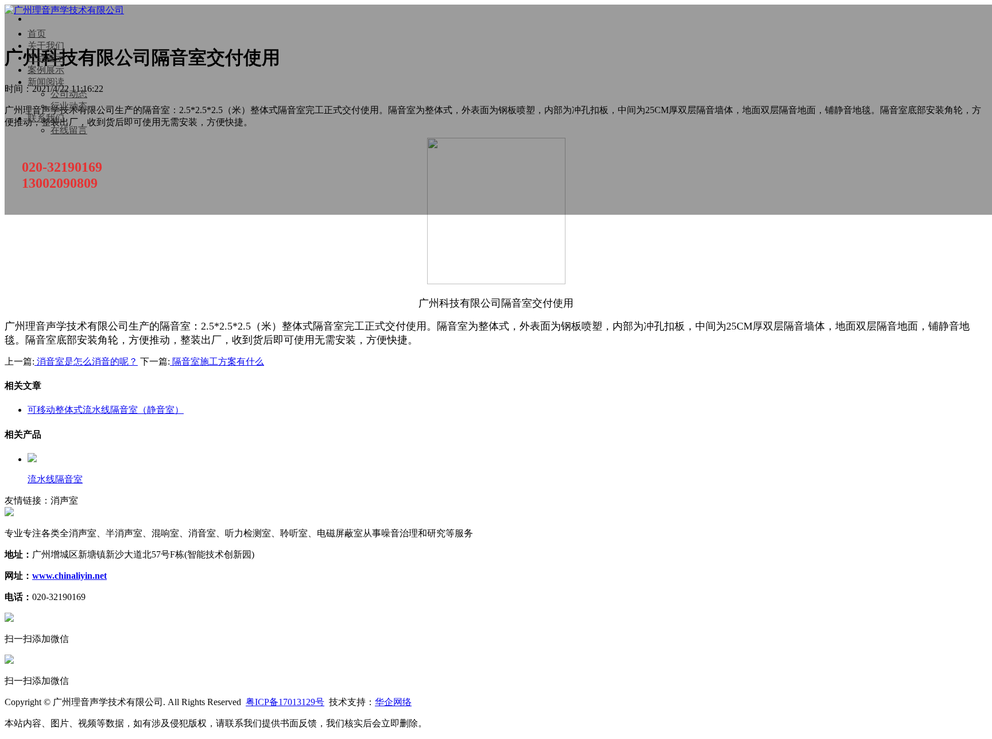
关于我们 (46, 46)
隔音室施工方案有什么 (217, 361)
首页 (37, 33)
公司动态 (69, 94)
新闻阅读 (46, 82)
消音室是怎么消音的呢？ (86, 361)
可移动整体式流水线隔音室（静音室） (106, 410)
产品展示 (46, 58)
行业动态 (69, 106)
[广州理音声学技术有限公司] (64, 10)
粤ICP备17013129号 (285, 702)
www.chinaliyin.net (69, 576)
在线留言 (69, 130)
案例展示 (46, 70)
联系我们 (46, 118)
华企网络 (393, 702)
